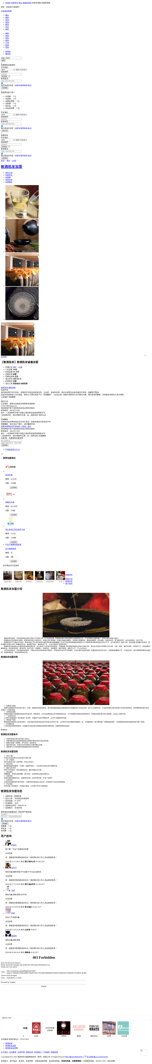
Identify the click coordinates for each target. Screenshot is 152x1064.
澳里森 (67, 1036)
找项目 (8, 3)
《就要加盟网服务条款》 (23, 85)
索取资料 (12, 388)
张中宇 (14, 868)
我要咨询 (4, 388)
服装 (7, 17)
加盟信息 (68, 581)
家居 (7, 22)
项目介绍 (8, 173)
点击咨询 (13, 487)
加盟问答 (8, 180)
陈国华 (14, 936)
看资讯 (8, 54)
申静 (13, 913)
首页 (2, 161)
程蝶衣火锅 (9, 502)
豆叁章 (98, 1036)
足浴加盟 (38, 1030)
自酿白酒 (18, 581)
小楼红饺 (52, 1036)
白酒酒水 (29, 581)
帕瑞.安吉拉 (82, 1036)
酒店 (7, 38)
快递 (7, 45)
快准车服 (8, 475)
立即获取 (5, 88)
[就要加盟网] (6, 11)
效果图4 (4, 357)
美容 (7, 20)
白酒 (14, 161)
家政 (7, 40)
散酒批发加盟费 (11, 1048)
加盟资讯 (14, 3)
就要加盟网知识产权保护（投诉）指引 (16, 426)
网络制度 (54, 1052)
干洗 (7, 43)
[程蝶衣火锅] (10, 499)
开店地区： (5, 67)
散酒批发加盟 (10, 1046)
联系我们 (37, 1052)
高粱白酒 (39, 581)
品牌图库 (8, 182)
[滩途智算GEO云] (12, 449)
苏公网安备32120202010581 (97, 1057)
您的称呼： (5, 72)
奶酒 (60, 581)
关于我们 (4, 1052)
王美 (13, 890)
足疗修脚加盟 (10, 549)
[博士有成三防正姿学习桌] (10, 526)
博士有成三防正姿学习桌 (15, 529)
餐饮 (7, 15)
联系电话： (5, 79)
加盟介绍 (68, 579)
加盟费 (8, 177)
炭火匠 (25, 1036)
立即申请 (5, 445)
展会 (20, 3)
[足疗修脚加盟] (13, 544)
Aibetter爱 (113, 1036)
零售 (7, 47)
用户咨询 (68, 583)
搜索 (3, 60)
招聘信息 (29, 1052)
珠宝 (7, 27)
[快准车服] (10, 471)
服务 (7, 29)
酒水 (8, 161)
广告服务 (46, 1052)
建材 (7, 33)
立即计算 (5, 131)
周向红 (14, 845)
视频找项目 (27, 3)
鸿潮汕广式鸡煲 (128, 1036)
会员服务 (12, 1052)
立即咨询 (5, 158)
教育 (7, 25)
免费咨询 (68, 575)
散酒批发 (8, 1043)
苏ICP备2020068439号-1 (74, 1057)
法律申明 (21, 1052)
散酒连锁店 (8, 581)
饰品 (7, 36)
